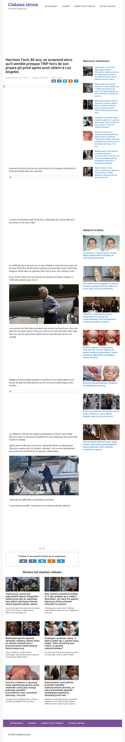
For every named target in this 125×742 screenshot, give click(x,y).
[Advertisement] (62, 33)
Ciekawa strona (23, 4)
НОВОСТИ (44, 78)
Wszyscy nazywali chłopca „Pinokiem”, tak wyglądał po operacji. (100, 384)
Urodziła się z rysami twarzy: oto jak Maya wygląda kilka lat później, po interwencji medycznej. (99, 255)
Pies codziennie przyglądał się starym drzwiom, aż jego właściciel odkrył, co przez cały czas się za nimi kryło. (100, 286)
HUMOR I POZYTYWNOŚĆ (84, 6)
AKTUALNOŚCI (51, 6)
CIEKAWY (66, 6)
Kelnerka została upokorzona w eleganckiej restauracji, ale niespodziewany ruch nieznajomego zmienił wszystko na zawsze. (99, 318)
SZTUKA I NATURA (107, 6)
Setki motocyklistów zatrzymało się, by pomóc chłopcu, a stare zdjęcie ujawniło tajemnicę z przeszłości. (101, 413)
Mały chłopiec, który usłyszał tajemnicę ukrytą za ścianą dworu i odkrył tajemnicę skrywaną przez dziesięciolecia (107, 172)
